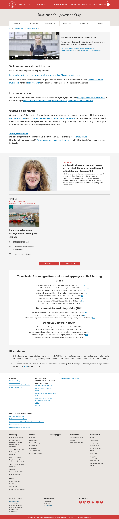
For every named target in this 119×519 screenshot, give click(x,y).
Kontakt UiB (31, 517)
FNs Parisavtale (35, 118)
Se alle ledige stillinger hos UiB (70, 378)
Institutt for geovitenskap (59, 14)
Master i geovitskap (15, 457)
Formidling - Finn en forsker (17, 489)
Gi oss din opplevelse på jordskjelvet (53, 140)
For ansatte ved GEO (95, 448)
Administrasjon (94, 440)
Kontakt (100, 23)
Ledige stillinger (41, 517)
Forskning (63, 4)
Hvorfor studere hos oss (16, 437)
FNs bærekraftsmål (17, 118)
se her (26, 366)
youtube (85, 502)
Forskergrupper (50, 23)
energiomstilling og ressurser (80, 100)
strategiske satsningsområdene (91, 97)
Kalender (48, 264)
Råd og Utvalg (94, 443)
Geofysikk (73, 50)
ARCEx (37, 403)
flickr (98, 502)
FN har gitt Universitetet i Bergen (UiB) (60, 118)
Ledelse (92, 437)
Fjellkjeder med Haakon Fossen (18, 419)
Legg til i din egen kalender (23, 254)
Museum (77, 4)
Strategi (92, 451)
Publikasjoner (33, 445)
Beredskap (12, 484)
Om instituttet (83, 23)
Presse (49, 517)
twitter (89, 502)
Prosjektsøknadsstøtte (35, 453)
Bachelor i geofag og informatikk (45, 75)
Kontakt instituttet (14, 481)
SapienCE (38, 406)
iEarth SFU (12, 454)
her (85, 285)
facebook (81, 502)
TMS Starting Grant (34, 451)
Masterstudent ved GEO (16, 472)
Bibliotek (84, 4)
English (107, 2)
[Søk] (108, 4)
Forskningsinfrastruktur (76, 437)
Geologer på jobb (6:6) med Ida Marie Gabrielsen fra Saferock (26, 422)
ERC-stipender (33, 448)
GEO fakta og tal (94, 445)
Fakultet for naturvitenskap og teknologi (25, 28)
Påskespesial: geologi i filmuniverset (19, 428)
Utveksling (12, 469)
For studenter (93, 4)
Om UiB (70, 4)
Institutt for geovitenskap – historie (97, 464)
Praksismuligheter (14, 474)
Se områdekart (48, 505)
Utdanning (16, 23)
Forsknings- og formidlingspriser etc (96, 457)
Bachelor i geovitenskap (19, 75)
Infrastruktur (67, 23)
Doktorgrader (33, 440)
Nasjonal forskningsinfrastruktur (76, 441)
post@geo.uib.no (14, 501)
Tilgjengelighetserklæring (83, 517)
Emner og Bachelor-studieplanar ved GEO (15, 441)
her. (85, 293)
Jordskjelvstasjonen (18, 133)
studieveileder (33, 82)
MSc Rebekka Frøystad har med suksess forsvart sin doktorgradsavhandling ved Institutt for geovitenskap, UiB (82, 168)
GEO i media (93, 453)
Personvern (71, 517)
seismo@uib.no (80, 136)
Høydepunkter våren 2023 (16, 416)
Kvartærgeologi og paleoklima (90, 50)
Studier (56, 4)
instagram (102, 502)
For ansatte (102, 4)
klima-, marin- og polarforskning (37, 100)
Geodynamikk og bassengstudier (73, 48)
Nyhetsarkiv (69, 264)
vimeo (93, 502)
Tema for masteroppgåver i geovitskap (17, 465)
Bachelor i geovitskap (15, 452)
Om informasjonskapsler (59, 517)
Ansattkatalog (13, 486)
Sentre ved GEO (94, 460)
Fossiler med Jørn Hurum (16, 425)
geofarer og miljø (59, 100)
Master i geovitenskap (70, 75)
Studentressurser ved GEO (16, 449)
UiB (10, 28)
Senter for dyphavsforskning (43, 385)
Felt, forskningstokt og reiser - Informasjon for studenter (17, 461)
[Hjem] (12, 4)
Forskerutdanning (34, 443)
